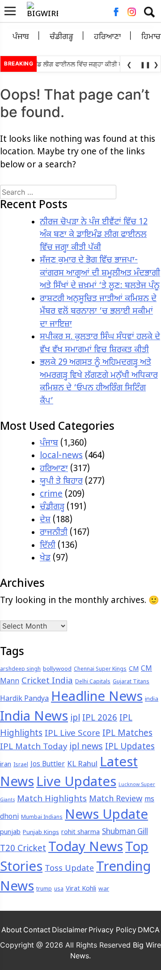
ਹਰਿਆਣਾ (107, 37)
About (11, 929)
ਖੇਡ (45, 558)
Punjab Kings (41, 832)
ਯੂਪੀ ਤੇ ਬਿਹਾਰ (61, 481)
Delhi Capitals (92, 682)
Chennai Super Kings (100, 669)
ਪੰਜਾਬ (21, 37)
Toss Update (69, 869)
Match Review (115, 799)
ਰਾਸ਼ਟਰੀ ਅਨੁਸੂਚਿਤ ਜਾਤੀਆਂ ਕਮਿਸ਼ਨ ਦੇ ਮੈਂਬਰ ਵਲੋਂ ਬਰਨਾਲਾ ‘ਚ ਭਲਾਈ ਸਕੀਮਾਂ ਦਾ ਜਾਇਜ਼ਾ (98, 311)
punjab (10, 832)
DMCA (149, 929)
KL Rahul (82, 764)
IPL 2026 (99, 718)
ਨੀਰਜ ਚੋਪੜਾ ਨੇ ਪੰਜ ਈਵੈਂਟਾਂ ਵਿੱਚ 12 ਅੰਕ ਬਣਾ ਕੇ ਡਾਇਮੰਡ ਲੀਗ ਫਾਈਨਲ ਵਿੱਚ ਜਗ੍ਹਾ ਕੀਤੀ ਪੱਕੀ (94, 235)
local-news (61, 456)
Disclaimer (69, 929)
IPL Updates (130, 747)
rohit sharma (80, 832)
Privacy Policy (112, 929)
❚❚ (143, 64)
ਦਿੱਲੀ (47, 545)
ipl (75, 718)
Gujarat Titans (131, 682)
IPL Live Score (72, 733)
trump (44, 889)
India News (34, 717)
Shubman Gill (125, 832)
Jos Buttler (47, 764)
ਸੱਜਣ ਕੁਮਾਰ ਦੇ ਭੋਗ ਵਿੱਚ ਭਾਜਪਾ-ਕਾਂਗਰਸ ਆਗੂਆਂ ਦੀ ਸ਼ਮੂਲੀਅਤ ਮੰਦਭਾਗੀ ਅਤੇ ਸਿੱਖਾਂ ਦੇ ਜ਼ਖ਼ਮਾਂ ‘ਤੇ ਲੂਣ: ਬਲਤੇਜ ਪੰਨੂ (100, 273)
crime (51, 494)
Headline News (97, 697)
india (151, 699)
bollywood (57, 669)
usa (59, 889)
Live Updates (76, 782)
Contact (37, 929)
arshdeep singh (20, 669)
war (103, 889)
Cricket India (47, 681)
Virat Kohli (81, 889)
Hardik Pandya (24, 699)
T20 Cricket (23, 849)
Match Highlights (52, 799)
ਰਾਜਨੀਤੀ (54, 532)
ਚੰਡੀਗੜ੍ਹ (61, 37)
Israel (20, 765)
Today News (85, 847)
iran (5, 764)
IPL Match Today (33, 747)
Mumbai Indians (42, 817)
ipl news (86, 747)
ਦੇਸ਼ (45, 520)
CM (134, 669)
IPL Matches (127, 733)
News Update (106, 815)
